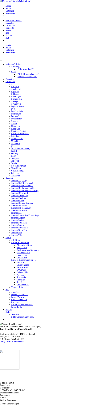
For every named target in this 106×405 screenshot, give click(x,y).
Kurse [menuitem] (8, 30)
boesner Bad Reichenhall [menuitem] (22, 183)
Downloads (5, 385)
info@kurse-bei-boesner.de (11, 341)
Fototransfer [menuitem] (16, 119)
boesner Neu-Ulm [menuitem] (19, 230)
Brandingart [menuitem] (16, 96)
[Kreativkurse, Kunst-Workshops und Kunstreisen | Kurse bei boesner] (15, 1)
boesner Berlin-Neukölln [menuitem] (22, 185)
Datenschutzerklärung (9, 393)
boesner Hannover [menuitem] (19, 205)
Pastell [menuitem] (14, 151)
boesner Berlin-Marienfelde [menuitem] (23, 188)
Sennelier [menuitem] (21, 280)
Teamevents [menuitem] (16, 314)
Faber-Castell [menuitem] (22, 267)
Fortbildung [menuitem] (16, 114)
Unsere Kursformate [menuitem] (20, 242)
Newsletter (4, 388)
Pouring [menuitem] (14, 153)
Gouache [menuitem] (15, 121)
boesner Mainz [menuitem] (17, 220)
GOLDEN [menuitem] (21, 270)
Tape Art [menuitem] (15, 161)
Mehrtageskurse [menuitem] (23, 252)
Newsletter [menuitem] (10, 13)
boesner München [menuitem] (19, 223)
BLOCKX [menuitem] (21, 262)
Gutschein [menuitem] (10, 11)
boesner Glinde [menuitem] (17, 200)
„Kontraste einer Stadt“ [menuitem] (27, 76)
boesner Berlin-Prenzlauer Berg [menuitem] (25, 190)
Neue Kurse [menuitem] (22, 255)
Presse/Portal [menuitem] (16, 307)
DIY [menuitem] (13, 109)
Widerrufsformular (8, 400)
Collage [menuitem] (14, 101)
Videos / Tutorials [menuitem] (18, 287)
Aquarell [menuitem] (15, 91)
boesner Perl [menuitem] (16, 232)
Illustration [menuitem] (15, 126)
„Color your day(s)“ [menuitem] (25, 69)
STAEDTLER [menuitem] (23, 284)
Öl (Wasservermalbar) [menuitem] (20, 148)
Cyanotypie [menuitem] (16, 104)
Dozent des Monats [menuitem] (19, 294)
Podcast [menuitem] (9, 35)
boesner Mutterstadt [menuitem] (19, 228)
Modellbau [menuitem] (15, 143)
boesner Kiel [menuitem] (16, 213)
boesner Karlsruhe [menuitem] (19, 210)
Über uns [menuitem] (15, 302)
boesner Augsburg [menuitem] (19, 180)
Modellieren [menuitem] (16, 141)
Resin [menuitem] (13, 156)
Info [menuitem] (7, 33)
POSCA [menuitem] (20, 275)
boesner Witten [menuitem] (17, 235)
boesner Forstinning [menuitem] (19, 195)
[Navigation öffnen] (1, 60)
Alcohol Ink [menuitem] (16, 89)
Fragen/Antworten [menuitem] (19, 297)
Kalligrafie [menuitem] (15, 128)
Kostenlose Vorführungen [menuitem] (28, 250)
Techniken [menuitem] (10, 25)
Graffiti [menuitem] (14, 123)
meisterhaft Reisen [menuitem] (14, 20)
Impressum (5, 395)
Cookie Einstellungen (9, 404)
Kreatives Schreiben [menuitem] (20, 133)
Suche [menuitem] (8, 8)
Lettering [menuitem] (15, 136)
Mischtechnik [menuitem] (17, 138)
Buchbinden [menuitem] (16, 99)
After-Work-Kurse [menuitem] (25, 245)
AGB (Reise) (19, 390)
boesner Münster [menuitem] (18, 225)
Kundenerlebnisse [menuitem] (19, 299)
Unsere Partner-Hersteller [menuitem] (22, 304)
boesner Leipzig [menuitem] (18, 218)
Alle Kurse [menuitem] (16, 240)
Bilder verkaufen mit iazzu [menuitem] (22, 317)
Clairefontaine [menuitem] (23, 265)
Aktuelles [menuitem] (15, 292)
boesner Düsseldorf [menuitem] (19, 193)
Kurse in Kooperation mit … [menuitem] (23, 260)
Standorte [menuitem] (10, 28)
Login (8, 6)
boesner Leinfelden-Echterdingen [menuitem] (25, 215)
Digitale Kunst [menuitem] (17, 106)
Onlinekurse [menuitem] (22, 257)
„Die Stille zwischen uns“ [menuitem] (28, 74)
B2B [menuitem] (8, 38)
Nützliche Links (7, 383)
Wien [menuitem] (13, 71)
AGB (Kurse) (6, 390)
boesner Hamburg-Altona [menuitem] (22, 203)
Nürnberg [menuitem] (15, 67)
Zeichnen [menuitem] (15, 173)
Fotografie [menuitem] (15, 116)
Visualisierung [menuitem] (17, 171)
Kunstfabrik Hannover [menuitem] (21, 208)
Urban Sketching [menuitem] (18, 166)
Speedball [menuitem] (21, 282)
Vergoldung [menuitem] (16, 168)
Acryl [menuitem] (13, 84)
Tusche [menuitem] (14, 163)
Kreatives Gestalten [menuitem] (19, 131)
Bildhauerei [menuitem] (16, 94)
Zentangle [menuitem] (15, 175)
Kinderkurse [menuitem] (22, 247)
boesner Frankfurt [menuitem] (18, 198)
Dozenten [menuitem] (10, 23)
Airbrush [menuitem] (15, 86)
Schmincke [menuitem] (21, 277)
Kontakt (3, 397)
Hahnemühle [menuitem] (22, 272)
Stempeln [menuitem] (15, 158)
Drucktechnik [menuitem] (17, 111)
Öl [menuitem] (12, 146)
